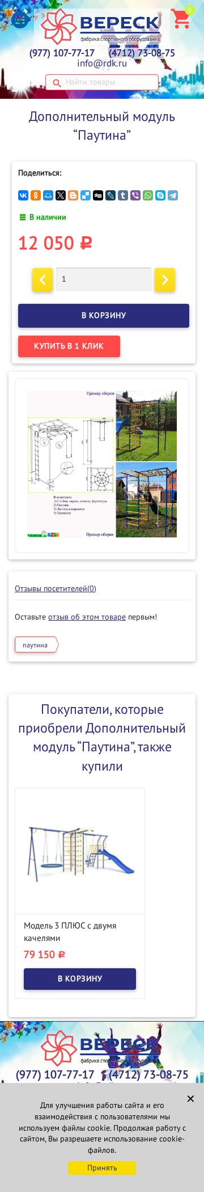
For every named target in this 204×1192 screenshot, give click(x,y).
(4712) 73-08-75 (142, 53)
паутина (35, 645)
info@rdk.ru (102, 63)
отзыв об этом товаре (87, 617)
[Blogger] (73, 195)
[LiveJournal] (110, 195)
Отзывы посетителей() (55, 588)
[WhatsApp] (148, 195)
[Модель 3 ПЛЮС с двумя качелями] (80, 853)
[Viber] (135, 195)
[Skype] (160, 195)
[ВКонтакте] (23, 195)
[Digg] (98, 195)
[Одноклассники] (36, 195)
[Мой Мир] (48, 195)
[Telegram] (173, 195)
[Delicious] (85, 195)
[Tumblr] (123, 195)
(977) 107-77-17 (62, 53)
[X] (61, 195)
